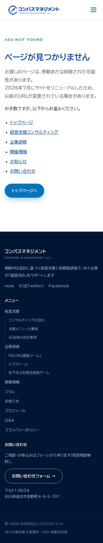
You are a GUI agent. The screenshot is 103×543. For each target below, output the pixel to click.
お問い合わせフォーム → (33, 476)
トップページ (21, 122)
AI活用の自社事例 (23, 337)
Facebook (59, 286)
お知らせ (18, 162)
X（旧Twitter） (31, 286)
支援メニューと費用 (23, 329)
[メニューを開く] (93, 10)
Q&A (9, 420)
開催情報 (18, 152)
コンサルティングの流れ (27, 320)
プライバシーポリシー (22, 430)
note (9, 286)
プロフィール (15, 411)
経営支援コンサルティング (34, 132)
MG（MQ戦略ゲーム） (25, 355)
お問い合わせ (22, 171)
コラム (10, 392)
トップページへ (24, 191)
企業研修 (18, 142)
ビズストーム (18, 364)
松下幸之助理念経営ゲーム (29, 372)
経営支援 (12, 311)
